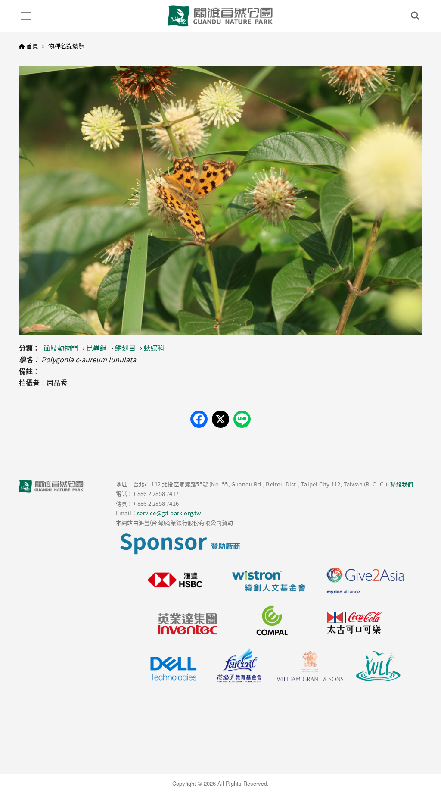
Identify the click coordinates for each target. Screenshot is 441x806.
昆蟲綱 (96, 347)
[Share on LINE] (242, 419)
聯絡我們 (401, 484)
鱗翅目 (125, 347)
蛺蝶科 (154, 347)
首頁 (32, 45)
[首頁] (220, 16)
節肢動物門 (60, 347)
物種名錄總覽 (66, 45)
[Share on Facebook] (199, 419)
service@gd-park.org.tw (169, 513)
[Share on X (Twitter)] (220, 419)
